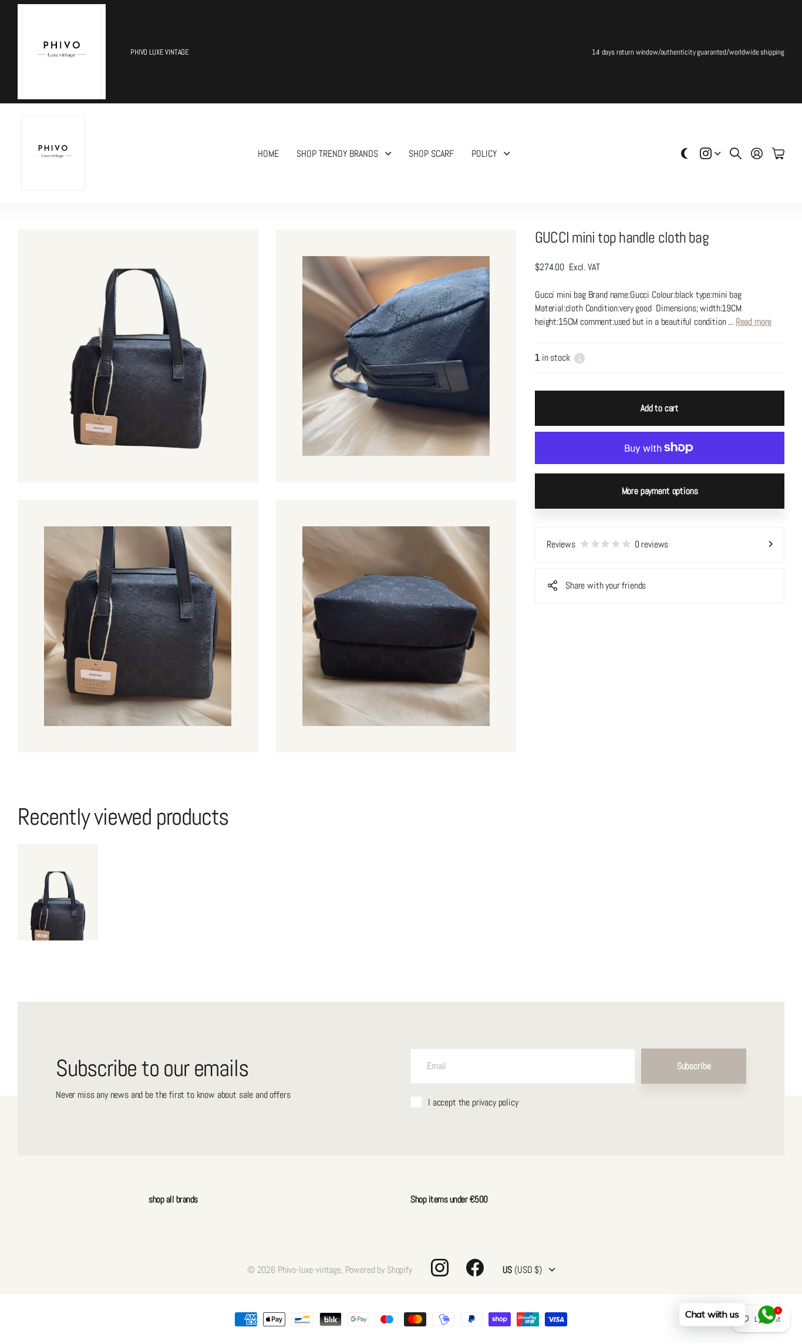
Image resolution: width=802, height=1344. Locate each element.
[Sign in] (757, 153)
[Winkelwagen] (778, 153)
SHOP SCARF (431, 153)
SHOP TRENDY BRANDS (337, 153)
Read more (754, 321)
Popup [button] (579, 357)
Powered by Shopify (378, 1270)
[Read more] (710, 153)
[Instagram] (440, 1267)
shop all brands (173, 1199)
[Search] (736, 153)
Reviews (607, 544)
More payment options (660, 491)
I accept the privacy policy (473, 1102)
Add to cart (660, 408)
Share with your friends (605, 585)
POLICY (484, 153)
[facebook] (475, 1267)
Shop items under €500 (449, 1199)
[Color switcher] (684, 153)
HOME (268, 153)
